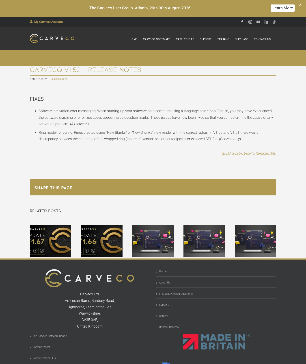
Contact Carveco (169, 327)
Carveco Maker (41, 347)
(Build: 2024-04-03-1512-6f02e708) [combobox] (249, 153)
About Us (164, 282)
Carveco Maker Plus (44, 358)
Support (164, 304)
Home (162, 271)
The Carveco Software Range (49, 336)
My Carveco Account (48, 21)
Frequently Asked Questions (176, 293)
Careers (163, 315)
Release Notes (58, 78)
